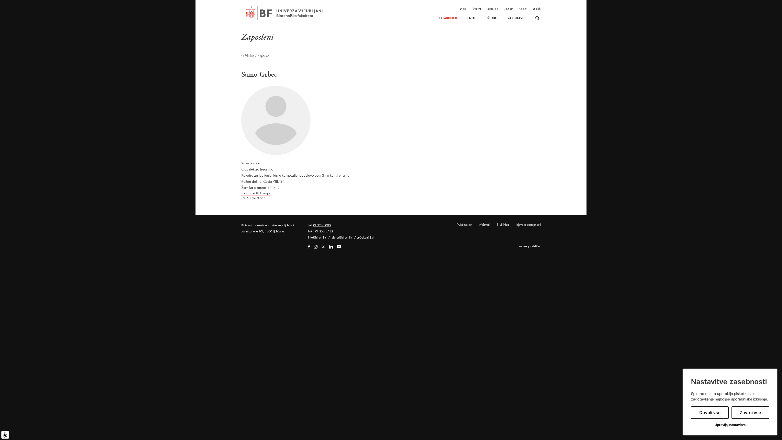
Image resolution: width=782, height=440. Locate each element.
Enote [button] (472, 18)
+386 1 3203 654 (253, 198)
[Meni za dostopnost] (5, 435)
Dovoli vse (709, 412)
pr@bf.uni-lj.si (365, 237)
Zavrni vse (750, 412)
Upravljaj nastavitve (730, 425)
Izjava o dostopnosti (528, 224)
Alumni (523, 8)
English (537, 8)
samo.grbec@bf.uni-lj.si (255, 193)
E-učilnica (503, 224)
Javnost (509, 8)
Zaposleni (493, 8)
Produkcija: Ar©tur (529, 246)
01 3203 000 (322, 225)
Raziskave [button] (515, 18)
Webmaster (464, 224)
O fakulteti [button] (448, 18)
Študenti (476, 8)
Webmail (484, 224)
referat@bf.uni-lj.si (342, 237)
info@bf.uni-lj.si (317, 237)
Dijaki (463, 8)
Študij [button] (492, 18)
